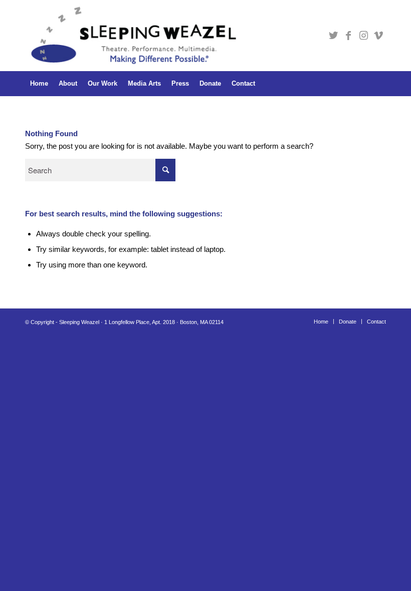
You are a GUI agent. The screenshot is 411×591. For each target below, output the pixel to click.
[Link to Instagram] (363, 35)
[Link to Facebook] (348, 35)
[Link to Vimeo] (378, 35)
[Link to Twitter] (333, 35)
